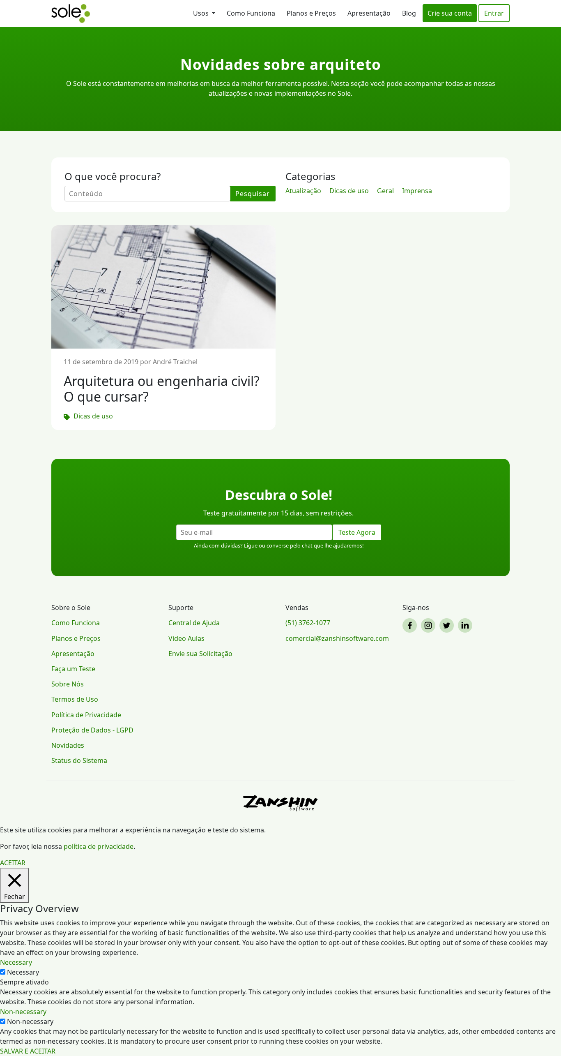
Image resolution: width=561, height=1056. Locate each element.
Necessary (23, 972)
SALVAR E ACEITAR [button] (27, 1051)
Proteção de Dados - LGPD (92, 730)
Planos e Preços (311, 13)
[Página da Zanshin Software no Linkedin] (466, 625)
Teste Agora (356, 532)
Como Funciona (251, 13)
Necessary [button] (16, 962)
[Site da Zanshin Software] (280, 803)
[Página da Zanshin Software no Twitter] (447, 625)
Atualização (303, 190)
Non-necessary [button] (23, 1011)
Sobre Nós (67, 684)
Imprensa (417, 190)
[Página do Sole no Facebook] (410, 625)
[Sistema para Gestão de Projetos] (70, 13)
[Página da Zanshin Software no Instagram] (429, 625)
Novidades (67, 745)
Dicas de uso (349, 190)
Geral (385, 190)
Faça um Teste (73, 668)
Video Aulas (186, 638)
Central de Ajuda (194, 622)
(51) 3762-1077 (307, 622)
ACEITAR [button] (12, 862)
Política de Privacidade (86, 714)
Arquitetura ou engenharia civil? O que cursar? (162, 388)
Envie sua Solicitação (200, 653)
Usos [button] (201, 13)
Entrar (494, 13)
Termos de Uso (74, 699)
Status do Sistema (79, 760)
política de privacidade (98, 846)
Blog (409, 13)
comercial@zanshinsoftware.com (337, 638)
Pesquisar (252, 193)
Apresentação (369, 13)
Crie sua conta (450, 13)
